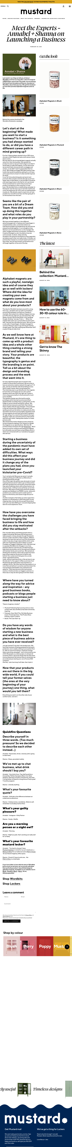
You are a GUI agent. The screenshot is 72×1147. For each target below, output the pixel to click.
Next (67, 946)
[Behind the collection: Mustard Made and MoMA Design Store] (54, 259)
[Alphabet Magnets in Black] (54, 168)
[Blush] (11, 946)
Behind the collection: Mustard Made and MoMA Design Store (53, 274)
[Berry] (28, 946)
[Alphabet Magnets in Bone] (54, 212)
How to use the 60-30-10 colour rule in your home (53, 311)
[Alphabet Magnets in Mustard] (54, 124)
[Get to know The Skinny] (54, 334)
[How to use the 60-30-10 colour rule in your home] (54, 296)
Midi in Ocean (31, 852)
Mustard (10, 871)
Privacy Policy (28, 915)
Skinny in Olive (7, 852)
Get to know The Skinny (51, 348)
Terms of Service (6, 916)
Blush (4, 871)
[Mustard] (61, 946)
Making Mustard (13, 18)
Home (4, 18)
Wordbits (6, 79)
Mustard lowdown (8, 850)
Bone (20, 871)
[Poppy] (45, 946)
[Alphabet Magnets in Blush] (54, 80)
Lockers (15, 883)
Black (15, 871)
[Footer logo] (36, 1118)
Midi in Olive (7, 859)
